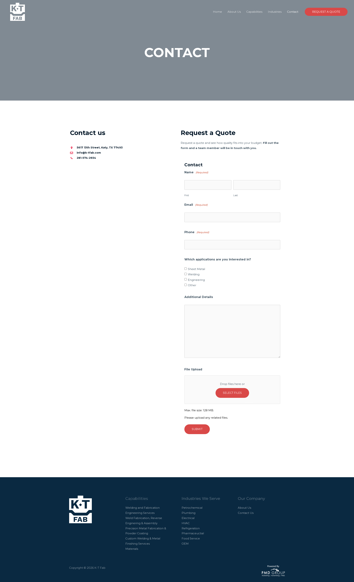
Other (192, 285)
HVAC (186, 523)
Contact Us (246, 513)
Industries (275, 11)
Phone (196, 232)
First (186, 195)
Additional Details (198, 297)
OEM (185, 543)
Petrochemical (192, 507)
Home (217, 11)
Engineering (196, 280)
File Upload (193, 369)
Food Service (191, 538)
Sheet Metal (196, 269)
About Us (234, 11)
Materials (131, 549)
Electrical (188, 518)
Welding (193, 274)
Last (235, 195)
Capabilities (254, 11)
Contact (292, 11)
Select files (232, 393)
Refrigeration (191, 528)
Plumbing (188, 513)
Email (196, 204)
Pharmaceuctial (193, 533)
